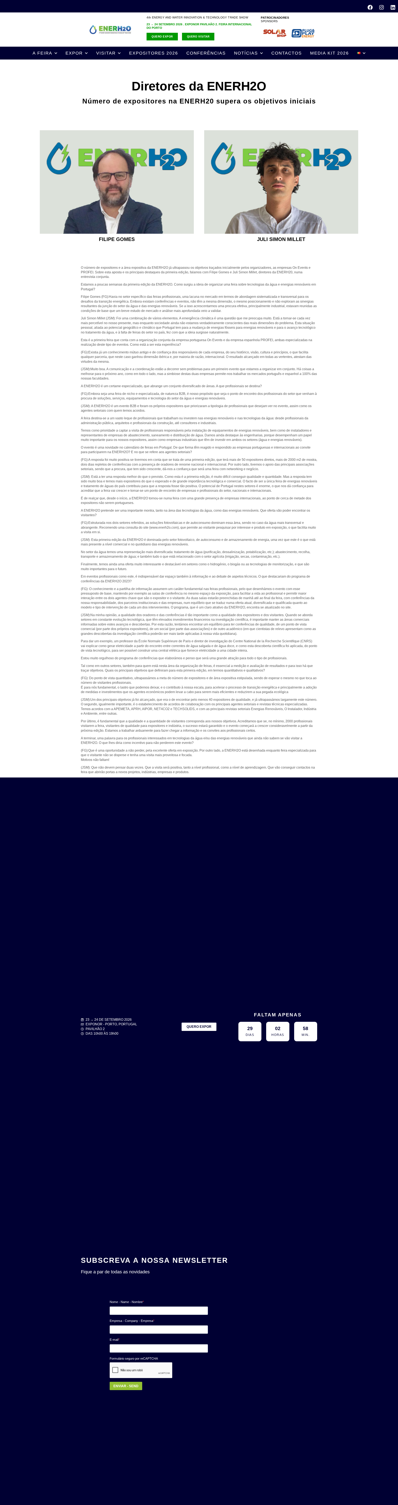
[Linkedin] (393, 7)
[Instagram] (381, 7)
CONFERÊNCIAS (206, 53)
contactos (286, 53)
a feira (42, 53)
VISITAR (106, 53)
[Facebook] (370, 7)
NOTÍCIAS (246, 53)
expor (74, 53)
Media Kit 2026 (329, 53)
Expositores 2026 (153, 53)
